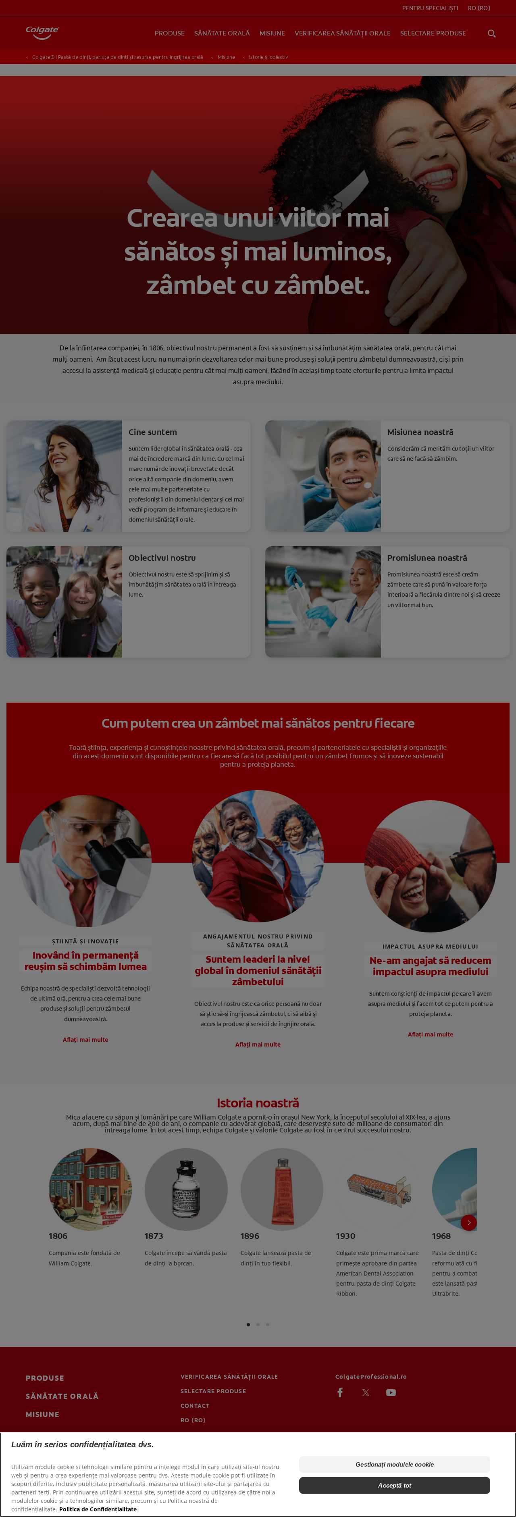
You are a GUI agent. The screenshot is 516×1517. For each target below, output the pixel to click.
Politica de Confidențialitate (98, 1509)
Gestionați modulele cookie (395, 1464)
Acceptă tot (394, 1485)
